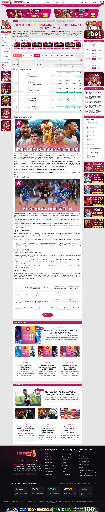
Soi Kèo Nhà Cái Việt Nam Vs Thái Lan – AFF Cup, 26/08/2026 (70, 367)
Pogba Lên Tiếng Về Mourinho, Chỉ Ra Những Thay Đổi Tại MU (25, 429)
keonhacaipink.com (91, 475)
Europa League (44, 5)
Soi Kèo (37, 2)
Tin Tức (94, 2)
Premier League (53, 5)
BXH (64, 2)
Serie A (74, 5)
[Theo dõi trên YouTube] (36, 461)
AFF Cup (26, 5)
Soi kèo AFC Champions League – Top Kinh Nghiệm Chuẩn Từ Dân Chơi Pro (95, 111)
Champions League (34, 5)
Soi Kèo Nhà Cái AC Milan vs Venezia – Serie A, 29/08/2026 (47, 367)
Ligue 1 (79, 5)
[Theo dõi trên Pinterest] (32, 461)
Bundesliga (67, 5)
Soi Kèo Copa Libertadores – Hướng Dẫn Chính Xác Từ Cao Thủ (95, 106)
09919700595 (89, 470)
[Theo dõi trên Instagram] (22, 461)
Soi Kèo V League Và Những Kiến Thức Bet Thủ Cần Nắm (95, 102)
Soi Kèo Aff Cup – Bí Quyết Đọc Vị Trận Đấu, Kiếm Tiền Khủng (95, 97)
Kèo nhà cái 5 (16, 31)
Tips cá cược (83, 2)
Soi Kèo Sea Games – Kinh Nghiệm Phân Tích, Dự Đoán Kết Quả (95, 92)
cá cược (75, 213)
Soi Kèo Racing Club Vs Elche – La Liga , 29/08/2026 (25, 367)
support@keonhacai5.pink (91, 473)
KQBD (56, 2)
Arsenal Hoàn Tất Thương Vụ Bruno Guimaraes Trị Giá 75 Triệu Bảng (70, 429)
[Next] (82, 45)
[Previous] (12, 45)
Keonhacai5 (17, 154)
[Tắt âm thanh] (81, 59)
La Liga (61, 5)
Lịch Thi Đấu (47, 2)
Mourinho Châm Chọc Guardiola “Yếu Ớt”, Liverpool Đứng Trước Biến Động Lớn (47, 429)
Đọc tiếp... (48, 315)
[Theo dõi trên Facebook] (18, 461)
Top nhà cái (72, 2)
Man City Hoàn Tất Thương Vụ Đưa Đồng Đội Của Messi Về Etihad (60, 393)
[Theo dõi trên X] (27, 461)
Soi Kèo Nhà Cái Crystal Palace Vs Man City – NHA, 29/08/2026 (61, 331)
